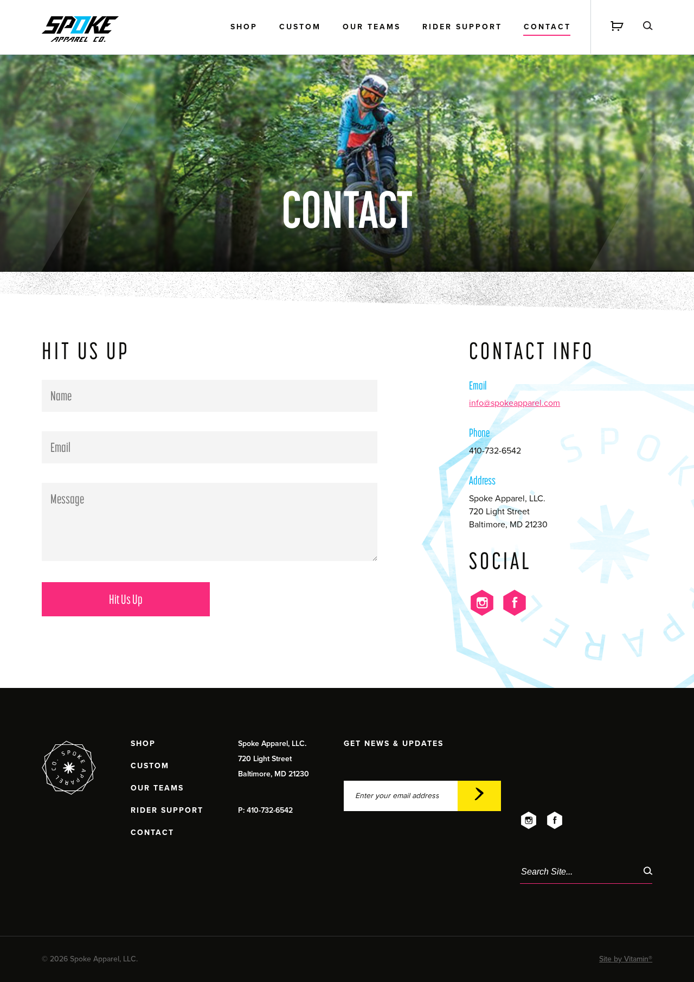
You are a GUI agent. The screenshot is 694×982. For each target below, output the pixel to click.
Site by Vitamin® (625, 959)
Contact (547, 27)
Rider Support (462, 27)
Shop (244, 27)
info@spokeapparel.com (514, 403)
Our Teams (372, 27)
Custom (300, 27)
